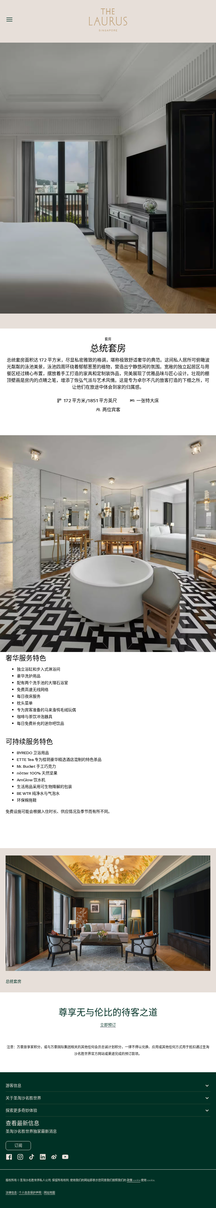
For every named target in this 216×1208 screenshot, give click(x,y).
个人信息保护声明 (30, 1192)
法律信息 (11, 1192)
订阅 (18, 1145)
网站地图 (49, 1192)
